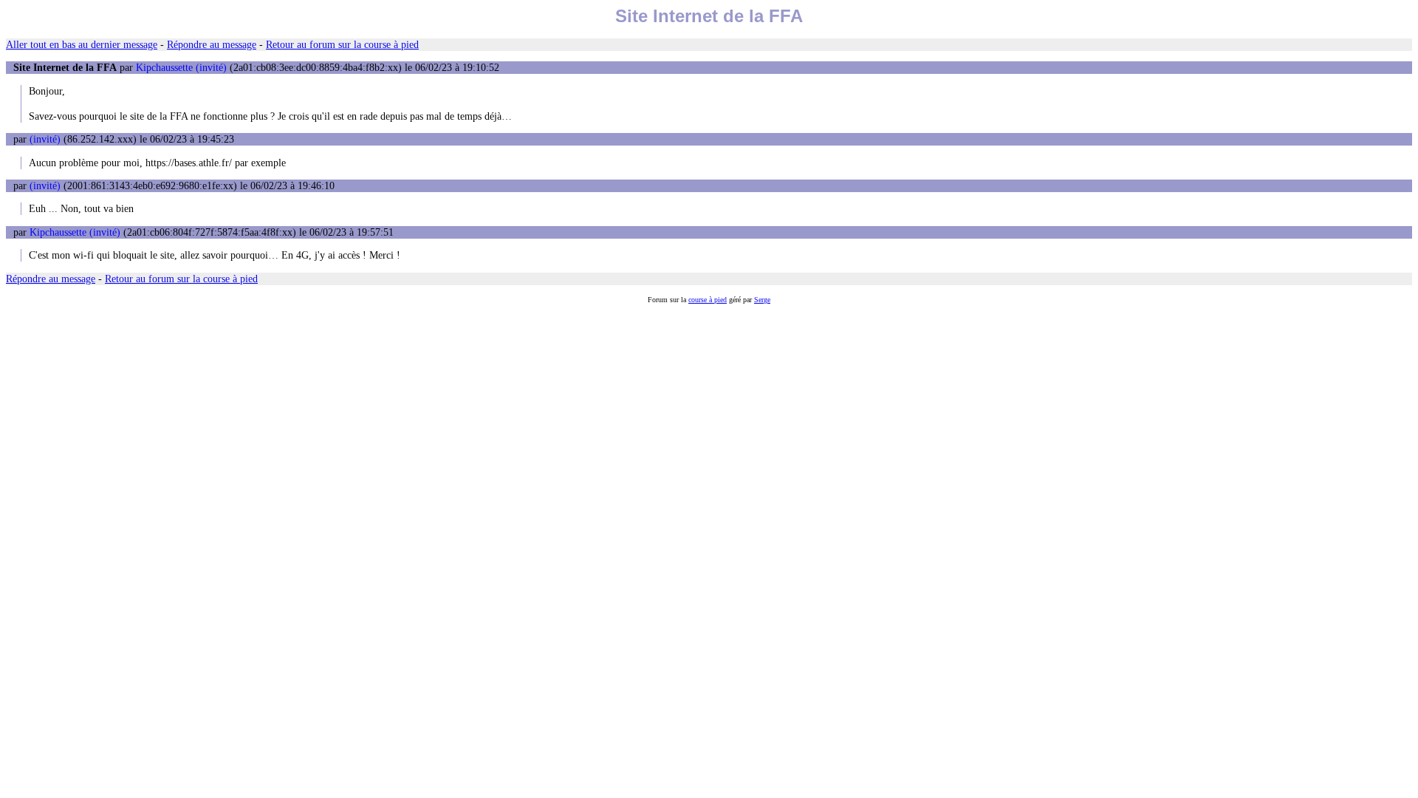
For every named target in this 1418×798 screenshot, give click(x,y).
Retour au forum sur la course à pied (342, 44)
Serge (762, 300)
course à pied (707, 300)
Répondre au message (211, 44)
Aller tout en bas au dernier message (81, 44)
